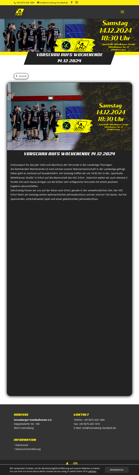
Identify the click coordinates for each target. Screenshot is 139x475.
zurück (22, 76)
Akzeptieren (117, 469)
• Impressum (21, 445)
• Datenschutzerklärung (27, 449)
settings (92, 471)
